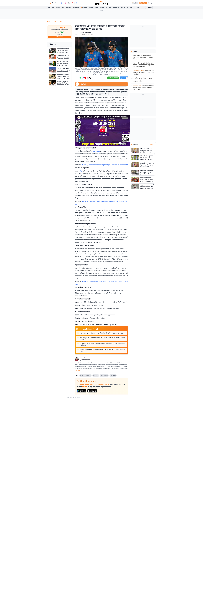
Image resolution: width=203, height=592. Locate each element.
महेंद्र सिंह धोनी (96, 151)
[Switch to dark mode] (135, 3)
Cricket (60, 21)
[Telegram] (76, 3)
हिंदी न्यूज (84, 387)
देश (134, 7)
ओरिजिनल (84, 7)
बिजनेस (96, 7)
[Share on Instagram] (88, 78)
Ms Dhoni (95, 375)
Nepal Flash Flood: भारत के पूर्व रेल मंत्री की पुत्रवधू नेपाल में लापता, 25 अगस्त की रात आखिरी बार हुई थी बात (102, 344)
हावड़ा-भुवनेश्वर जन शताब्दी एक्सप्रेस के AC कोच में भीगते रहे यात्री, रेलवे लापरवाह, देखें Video (101, 333)
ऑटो (110, 7)
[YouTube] (73, 3)
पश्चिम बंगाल (76, 7)
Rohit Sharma (104, 375)
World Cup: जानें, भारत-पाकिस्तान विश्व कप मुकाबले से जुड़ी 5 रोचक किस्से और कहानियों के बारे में (104, 165)
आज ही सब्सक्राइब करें (59, 36)
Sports (54, 21)
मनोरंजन (102, 7)
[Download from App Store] (92, 390)
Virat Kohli (113, 375)
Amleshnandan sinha (85, 32)
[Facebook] (61, 3)
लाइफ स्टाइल (116, 7)
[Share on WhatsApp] (80, 78)
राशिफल (123, 7)
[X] (69, 3)
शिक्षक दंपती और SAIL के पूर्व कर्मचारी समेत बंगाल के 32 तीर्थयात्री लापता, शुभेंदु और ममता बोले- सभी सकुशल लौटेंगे (102, 338)
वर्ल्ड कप (80, 171)
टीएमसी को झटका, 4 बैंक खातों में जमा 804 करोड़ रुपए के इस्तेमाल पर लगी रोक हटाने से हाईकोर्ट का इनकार (102, 350)
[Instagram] (65, 3)
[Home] (101, 3)
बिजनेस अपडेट (93, 384)
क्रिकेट (102, 384)
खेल (131, 7)
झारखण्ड (58, 7)
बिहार (63, 7)
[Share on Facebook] (83, 78)
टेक (106, 7)
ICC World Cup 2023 (85, 375)
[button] (101, 52)
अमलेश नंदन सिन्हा (85, 360)
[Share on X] (90, 78)
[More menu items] (140, 7)
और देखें (151, 144)
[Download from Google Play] (81, 390)
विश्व (138, 7)
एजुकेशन (91, 7)
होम (53, 7)
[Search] (129, 3)
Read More (77, 370)
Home (48, 21)
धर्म (127, 7)
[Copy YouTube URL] (85, 78)
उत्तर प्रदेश (68, 7)
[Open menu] (49, 7)
